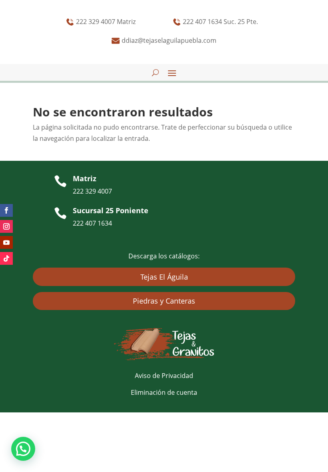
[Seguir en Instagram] (6, 226)
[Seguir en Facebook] (6, 210)
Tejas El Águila (164, 277)
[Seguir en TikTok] (6, 258)
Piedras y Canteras (164, 301)
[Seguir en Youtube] (6, 242)
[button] (23, 449)
